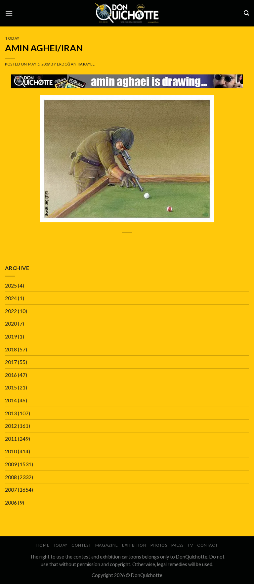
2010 (11, 451)
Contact (207, 545)
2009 (11, 464)
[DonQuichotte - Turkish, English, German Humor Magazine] (127, 13)
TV (190, 545)
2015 (11, 387)
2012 (11, 426)
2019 (11, 336)
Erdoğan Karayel (76, 64)
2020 (11, 323)
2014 (11, 400)
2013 (11, 413)
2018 (11, 349)
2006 (11, 502)
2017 (11, 362)
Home (42, 545)
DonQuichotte (146, 575)
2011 (11, 438)
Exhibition (134, 545)
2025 (11, 285)
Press (177, 545)
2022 (11, 311)
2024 (11, 298)
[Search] (246, 13)
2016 (11, 375)
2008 (11, 477)
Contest (81, 545)
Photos (158, 545)
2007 (11, 489)
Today (12, 38)
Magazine (106, 545)
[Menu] (9, 13)
